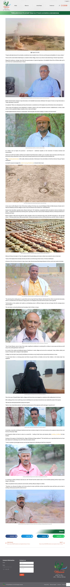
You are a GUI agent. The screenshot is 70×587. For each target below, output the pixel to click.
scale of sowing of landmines (27, 163)
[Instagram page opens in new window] (65, 5)
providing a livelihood (56, 434)
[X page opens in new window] (63, 5)
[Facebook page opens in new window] (61, 5)
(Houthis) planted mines (13, 158)
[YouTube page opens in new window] (66, 5)
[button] (59, 536)
